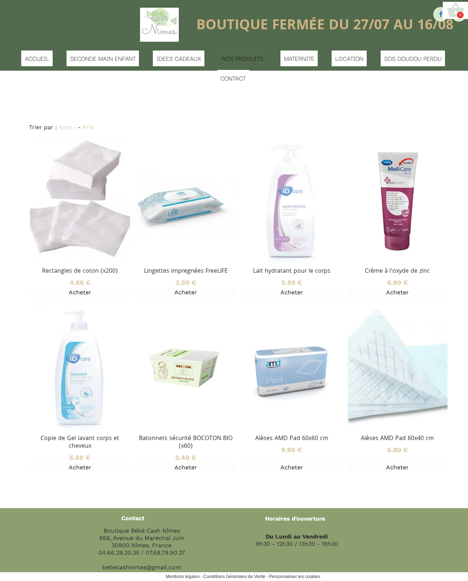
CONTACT (233, 78)
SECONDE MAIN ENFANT (103, 58)
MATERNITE (299, 58)
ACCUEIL (37, 58)
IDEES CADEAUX (178, 58)
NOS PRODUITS (242, 58)
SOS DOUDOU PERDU (413, 58)
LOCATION (349, 58)
